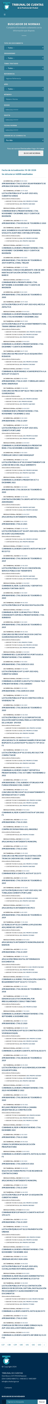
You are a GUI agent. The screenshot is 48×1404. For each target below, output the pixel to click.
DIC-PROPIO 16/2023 (30, 803)
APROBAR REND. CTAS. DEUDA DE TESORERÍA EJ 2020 (22, 294)
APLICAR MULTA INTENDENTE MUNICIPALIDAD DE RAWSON (23, 942)
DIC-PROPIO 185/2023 (27, 204)
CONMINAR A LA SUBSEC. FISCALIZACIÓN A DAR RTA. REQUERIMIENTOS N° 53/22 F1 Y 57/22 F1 (24, 979)
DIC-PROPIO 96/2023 (36, 967)
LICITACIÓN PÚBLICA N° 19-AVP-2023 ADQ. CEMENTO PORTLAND (20, 427)
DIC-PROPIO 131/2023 (27, 1044)
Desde (7, 105)
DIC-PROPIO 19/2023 (30, 539)
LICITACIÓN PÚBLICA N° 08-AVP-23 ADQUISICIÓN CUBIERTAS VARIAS (22, 1194)
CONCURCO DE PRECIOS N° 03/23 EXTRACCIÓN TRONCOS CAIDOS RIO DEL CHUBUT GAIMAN (21, 855)
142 (33, 1345)
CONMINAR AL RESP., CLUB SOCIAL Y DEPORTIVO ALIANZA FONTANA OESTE (22, 585)
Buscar (42, 1402)
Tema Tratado (11, 63)
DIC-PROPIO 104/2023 (27, 1081)
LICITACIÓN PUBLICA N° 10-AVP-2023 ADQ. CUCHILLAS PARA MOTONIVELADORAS (20, 1266)
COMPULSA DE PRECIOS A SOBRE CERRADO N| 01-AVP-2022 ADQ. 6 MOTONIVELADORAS (22, 1325)
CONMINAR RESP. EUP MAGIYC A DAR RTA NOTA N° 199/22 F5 (23, 1212)
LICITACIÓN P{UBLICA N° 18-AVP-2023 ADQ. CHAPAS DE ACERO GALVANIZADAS (24, 531)
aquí (42, 148)
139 (15, 1345)
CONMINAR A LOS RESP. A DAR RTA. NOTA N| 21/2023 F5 (24, 1154)
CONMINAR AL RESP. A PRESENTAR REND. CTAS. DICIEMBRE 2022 (21, 1127)
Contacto (8, 1388)
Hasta (7, 115)
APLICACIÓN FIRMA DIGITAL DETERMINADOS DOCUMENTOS (21, 959)
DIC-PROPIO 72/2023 (27, 935)
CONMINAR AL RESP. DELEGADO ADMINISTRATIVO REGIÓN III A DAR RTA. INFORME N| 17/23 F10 (23, 1276)
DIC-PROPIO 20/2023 (30, 399)
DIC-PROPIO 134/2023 (27, 805)
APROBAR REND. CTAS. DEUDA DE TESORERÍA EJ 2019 (22, 558)
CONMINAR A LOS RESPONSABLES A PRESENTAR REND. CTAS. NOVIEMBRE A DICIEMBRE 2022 (22, 445)
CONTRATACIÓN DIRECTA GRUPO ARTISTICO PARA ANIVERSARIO (23, 499)
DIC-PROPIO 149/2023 (27, 647)
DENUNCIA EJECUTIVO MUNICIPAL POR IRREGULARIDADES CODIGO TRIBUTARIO (19, 998)
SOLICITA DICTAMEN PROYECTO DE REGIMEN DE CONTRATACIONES (22, 1170)
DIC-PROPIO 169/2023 (27, 576)
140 (21, 1345)
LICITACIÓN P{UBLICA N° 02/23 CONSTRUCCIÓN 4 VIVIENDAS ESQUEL (22, 1030)
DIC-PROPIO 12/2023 (34, 800)
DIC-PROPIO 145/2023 (27, 901)
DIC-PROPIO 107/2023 (27, 1242)
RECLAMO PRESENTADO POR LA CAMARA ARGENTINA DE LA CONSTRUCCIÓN (19, 1107)
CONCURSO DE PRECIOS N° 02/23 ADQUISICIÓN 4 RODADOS (22, 353)
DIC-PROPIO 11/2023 (34, 1038)
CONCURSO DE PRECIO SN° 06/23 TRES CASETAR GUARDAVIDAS (22, 390)
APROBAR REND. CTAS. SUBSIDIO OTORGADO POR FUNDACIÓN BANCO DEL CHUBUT (22, 782)
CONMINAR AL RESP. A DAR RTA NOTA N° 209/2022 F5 (23, 812)
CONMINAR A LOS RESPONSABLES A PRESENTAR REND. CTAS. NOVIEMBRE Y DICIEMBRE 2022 (22, 314)
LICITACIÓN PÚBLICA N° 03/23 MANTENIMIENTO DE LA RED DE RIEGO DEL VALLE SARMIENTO (23, 462)
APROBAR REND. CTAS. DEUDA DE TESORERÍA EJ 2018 (22, 989)
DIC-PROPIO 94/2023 (27, 970)
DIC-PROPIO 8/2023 (25, 401)
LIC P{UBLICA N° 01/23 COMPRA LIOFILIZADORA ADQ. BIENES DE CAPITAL (22, 924)
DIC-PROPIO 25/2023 (30, 362)
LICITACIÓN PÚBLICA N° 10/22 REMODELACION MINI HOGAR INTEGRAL (23, 1067)
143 (39, 1345)
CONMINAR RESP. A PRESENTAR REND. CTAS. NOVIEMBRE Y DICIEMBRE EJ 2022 (20, 411)
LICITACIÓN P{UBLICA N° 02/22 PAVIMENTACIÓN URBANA (22, 1229)
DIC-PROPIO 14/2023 (34, 332)
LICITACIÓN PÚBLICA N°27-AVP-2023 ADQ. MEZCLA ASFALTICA (23, 304)
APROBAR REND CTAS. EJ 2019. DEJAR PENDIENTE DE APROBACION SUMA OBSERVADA (24, 183)
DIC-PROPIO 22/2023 (30, 334)
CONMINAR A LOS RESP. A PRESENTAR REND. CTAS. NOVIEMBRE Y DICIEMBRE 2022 (22, 1249)
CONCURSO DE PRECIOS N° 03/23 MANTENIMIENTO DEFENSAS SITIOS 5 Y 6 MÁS (23, 792)
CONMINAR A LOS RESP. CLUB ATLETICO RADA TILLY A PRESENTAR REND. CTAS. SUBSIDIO (23, 681)
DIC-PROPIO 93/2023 (27, 1118)
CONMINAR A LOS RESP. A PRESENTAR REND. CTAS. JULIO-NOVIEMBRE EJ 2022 (22, 1087)
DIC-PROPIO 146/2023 (27, 866)
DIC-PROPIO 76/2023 (27, 733)
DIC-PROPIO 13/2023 (34, 728)
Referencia (9, 74)
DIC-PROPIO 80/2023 (27, 542)
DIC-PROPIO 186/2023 (27, 241)
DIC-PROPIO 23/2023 (30, 238)
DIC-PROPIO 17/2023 (30, 730)
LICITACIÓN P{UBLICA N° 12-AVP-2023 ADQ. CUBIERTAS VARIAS (20, 671)
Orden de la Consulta (15, 136)
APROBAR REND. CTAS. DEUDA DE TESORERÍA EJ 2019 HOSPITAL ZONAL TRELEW (22, 260)
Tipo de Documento (13, 43)
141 (27, 1345)
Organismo (9, 53)
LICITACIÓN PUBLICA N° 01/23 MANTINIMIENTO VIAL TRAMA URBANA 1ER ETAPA (24, 323)
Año (6, 84)
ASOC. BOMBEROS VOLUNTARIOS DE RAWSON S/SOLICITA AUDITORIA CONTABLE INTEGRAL (21, 230)
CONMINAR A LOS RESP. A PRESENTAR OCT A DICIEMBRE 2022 (20, 479)
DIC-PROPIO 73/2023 (27, 834)
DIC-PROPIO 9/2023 (33, 1237)
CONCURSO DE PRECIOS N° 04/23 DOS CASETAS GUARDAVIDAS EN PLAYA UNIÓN (21, 634)
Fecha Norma (10, 125)
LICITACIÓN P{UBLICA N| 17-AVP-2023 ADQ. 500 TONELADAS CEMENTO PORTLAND (22, 890)
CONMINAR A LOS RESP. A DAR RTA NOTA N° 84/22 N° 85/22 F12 (24, 548)
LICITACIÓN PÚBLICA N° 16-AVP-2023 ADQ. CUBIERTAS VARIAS (20, 193)
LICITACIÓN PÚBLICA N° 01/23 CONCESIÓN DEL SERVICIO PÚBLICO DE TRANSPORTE (21, 568)
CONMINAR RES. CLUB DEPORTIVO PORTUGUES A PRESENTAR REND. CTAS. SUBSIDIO (22, 654)
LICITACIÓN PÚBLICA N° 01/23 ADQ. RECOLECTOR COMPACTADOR (22, 752)
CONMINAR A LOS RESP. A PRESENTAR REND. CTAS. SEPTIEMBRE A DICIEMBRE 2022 (22, 1013)
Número (8, 94)
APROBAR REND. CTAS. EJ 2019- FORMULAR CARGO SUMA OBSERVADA (23, 381)
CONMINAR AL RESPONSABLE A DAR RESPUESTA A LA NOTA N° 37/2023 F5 (24, 371)
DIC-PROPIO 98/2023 (27, 1205)
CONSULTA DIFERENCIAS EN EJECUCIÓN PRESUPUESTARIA (18, 1144)
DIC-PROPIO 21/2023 (30, 436)
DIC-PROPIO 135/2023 (27, 763)
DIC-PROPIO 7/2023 (25, 642)
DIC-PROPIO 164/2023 (27, 404)
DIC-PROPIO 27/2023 (30, 201)
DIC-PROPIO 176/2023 (27, 364)
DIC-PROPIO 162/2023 (27, 473)
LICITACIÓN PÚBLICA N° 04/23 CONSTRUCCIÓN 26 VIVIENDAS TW (23, 698)
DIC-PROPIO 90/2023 (27, 337)
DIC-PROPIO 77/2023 (27, 1304)
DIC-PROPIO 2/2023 (30, 1007)
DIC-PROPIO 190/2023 (27, 438)
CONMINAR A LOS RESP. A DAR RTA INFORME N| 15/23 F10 (24, 1335)
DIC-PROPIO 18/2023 (30, 1078)
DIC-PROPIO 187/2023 (27, 507)
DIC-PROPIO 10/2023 (34, 1075)
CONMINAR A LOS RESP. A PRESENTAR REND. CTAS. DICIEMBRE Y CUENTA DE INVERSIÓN (22, 344)
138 (9, 1345)
